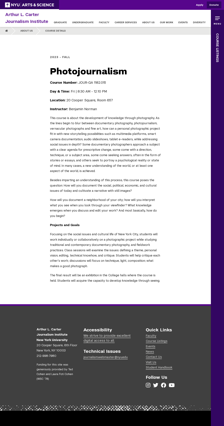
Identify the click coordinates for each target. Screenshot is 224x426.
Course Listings (217, 47)
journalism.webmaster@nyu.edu (105, 357)
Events (150, 346)
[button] (217, 19)
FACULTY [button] (104, 22)
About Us (26, 30)
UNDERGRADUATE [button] (83, 22)
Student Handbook (159, 367)
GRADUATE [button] (60, 22)
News (150, 351)
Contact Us (154, 357)
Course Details (55, 30)
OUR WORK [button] (166, 22)
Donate (214, 5)
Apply (199, 5)
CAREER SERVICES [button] (126, 22)
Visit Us (151, 362)
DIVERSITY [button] (199, 22)
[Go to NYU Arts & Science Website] (29, 5)
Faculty (151, 336)
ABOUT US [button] (148, 22)
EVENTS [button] (183, 22)
